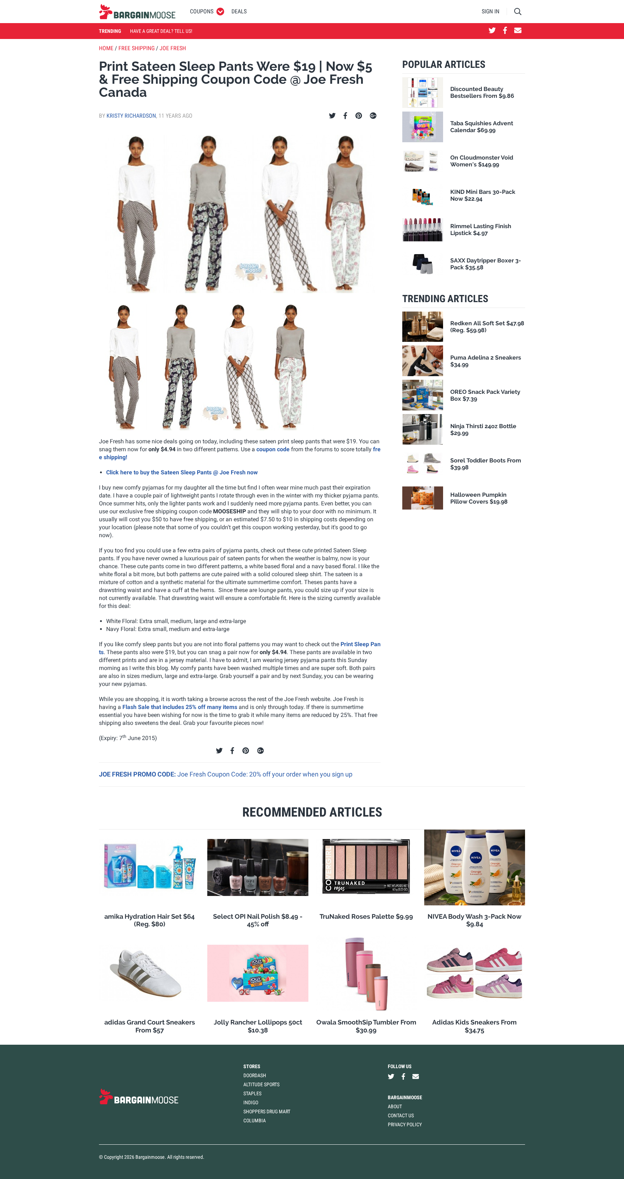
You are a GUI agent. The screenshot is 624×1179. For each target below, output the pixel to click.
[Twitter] (332, 116)
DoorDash (254, 1075)
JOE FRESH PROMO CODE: (138, 774)
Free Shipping (136, 48)
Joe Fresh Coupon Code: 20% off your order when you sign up (264, 774)
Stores (251, 1066)
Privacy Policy (405, 1124)
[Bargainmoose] (137, 11)
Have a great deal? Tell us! (161, 31)
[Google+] (373, 116)
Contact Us (401, 1115)
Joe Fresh (173, 48)
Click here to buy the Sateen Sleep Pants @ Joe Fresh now (182, 472)
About (395, 1106)
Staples (252, 1093)
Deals (239, 11)
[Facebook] (345, 116)
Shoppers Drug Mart (266, 1111)
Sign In (490, 11)
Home (106, 48)
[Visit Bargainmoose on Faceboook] (505, 31)
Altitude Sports (261, 1084)
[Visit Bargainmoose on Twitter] (492, 31)
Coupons (201, 11)
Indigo (250, 1102)
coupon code (273, 449)
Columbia (254, 1120)
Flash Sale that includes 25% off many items (179, 707)
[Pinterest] (358, 116)
